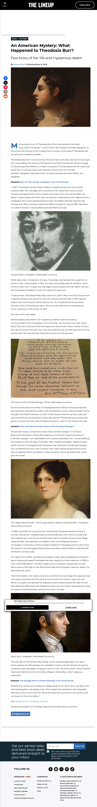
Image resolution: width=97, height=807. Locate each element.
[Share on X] (6, 83)
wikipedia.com (22, 701)
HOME (14, 39)
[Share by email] (6, 92)
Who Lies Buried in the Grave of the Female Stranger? (47, 426)
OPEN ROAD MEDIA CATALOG (24, 798)
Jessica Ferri (19, 64)
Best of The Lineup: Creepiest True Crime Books (44, 182)
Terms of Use (42, 784)
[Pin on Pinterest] (6, 87)
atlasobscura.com (38, 701)
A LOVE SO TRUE (19, 781)
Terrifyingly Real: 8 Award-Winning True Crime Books (47, 680)
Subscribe (85, 5)
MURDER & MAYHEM (21, 791)
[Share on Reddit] (6, 96)
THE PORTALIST (19, 795)
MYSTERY (23, 39)
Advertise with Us (44, 781)
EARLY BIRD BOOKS (21, 788)
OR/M (39, 791)
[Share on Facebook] (6, 78)
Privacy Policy (42, 788)
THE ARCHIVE (18, 784)
